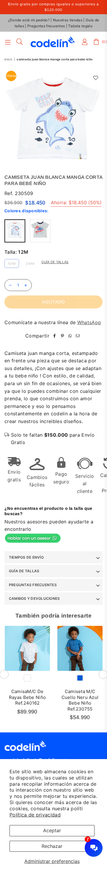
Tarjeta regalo (80, 26)
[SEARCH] (20, 42)
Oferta (11, 76)
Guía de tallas (54, 262)
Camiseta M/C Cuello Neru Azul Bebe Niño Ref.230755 (80, 700)
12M (12, 263)
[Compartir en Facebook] (55, 336)
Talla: (16, 252)
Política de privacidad (35, 815)
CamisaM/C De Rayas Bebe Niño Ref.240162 (27, 697)
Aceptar (52, 830)
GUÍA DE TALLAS (24, 571)
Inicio (8, 59)
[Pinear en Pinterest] (62, 336)
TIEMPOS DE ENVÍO (26, 557)
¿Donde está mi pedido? (29, 20)
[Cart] (97, 42)
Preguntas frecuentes (46, 26)
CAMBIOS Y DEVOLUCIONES (34, 598)
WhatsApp (89, 322)
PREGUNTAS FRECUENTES (33, 585)
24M (30, 263)
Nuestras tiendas (67, 20)
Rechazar (52, 846)
